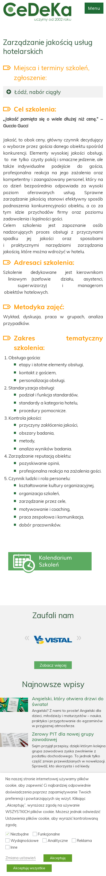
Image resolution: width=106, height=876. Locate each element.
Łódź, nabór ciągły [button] (37, 92)
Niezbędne (20, 834)
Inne (14, 847)
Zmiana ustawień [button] (20, 857)
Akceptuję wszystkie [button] (29, 868)
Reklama (84, 840)
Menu (94, 8)
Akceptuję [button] (58, 858)
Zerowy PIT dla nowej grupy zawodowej (63, 736)
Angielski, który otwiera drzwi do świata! (67, 701)
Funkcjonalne (49, 834)
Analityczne (58, 840)
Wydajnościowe (25, 840)
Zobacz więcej (53, 665)
